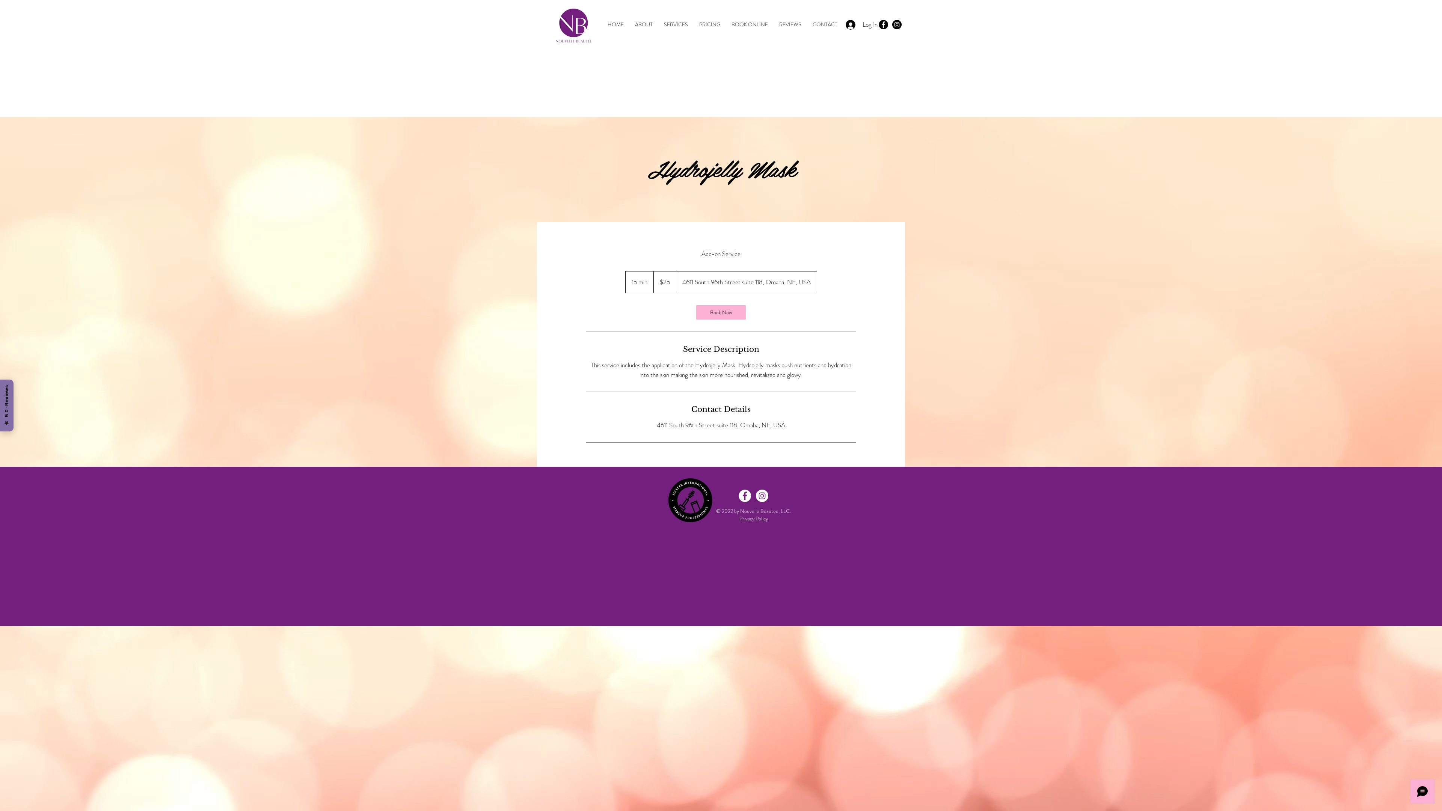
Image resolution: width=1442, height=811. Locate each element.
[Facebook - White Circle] (745, 496)
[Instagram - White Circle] (762, 496)
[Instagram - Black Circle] (897, 24)
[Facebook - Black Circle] (883, 24)
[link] (721, 312)
